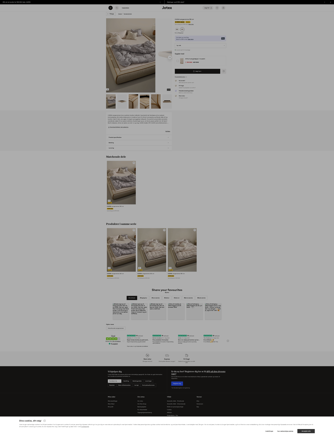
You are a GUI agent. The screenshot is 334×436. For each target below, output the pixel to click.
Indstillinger (269, 431)
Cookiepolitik (85, 426)
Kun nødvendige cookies (285, 431)
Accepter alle (306, 431)
